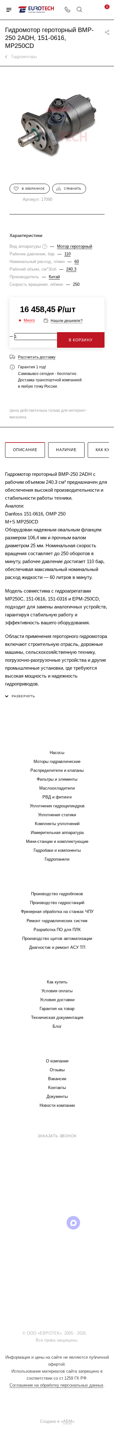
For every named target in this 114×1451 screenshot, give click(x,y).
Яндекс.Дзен (57, 1239)
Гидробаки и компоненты (57, 850)
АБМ (67, 1421)
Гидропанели (57, 859)
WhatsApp (89, 1223)
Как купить (57, 982)
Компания (57, 1048)
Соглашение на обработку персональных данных (57, 1385)
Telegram (25, 1223)
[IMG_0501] (57, 124)
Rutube (57, 1223)
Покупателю (57, 969)
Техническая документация (57, 1017)
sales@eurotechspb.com (62, 1147)
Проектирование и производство (57, 881)
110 (67, 254)
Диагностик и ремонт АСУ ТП (57, 947)
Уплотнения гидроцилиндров (57, 806)
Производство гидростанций (57, 902)
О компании (57, 1061)
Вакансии (57, 1078)
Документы (57, 1096)
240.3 (71, 269)
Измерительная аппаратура (57, 832)
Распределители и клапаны (57, 770)
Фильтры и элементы (57, 779)
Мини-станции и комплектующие (57, 841)
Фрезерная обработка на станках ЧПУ (57, 911)
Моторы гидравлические (57, 761)
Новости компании (57, 1105)
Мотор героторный (74, 246)
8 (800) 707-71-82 (58, 1127)
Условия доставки (57, 999)
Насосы (57, 752)
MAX (73, 1223)
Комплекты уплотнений (57, 823)
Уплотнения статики (57, 814)
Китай (54, 276)
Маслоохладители (57, 788)
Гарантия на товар (57, 1008)
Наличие (66, 450)
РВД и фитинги (57, 797)
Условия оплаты (57, 990)
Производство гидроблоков (57, 893)
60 (76, 261)
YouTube (41, 1223)
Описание (25, 450)
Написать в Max (90, 1189)
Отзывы (57, 1069)
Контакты (57, 1087)
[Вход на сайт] (90, 1333)
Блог (57, 1026)
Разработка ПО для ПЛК (57, 929)
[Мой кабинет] (91, 10)
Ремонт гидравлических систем (57, 920)
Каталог (57, 740)
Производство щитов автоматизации (57, 938)
